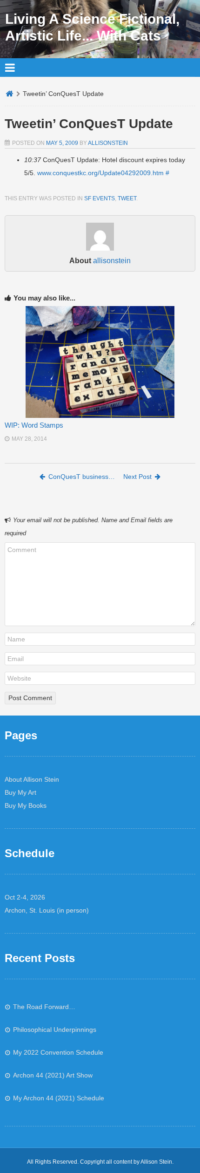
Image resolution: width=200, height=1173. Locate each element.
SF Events (99, 198)
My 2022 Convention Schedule (58, 1052)
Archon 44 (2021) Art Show (53, 1075)
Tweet (127, 198)
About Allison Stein (32, 779)
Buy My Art (20, 792)
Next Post (137, 476)
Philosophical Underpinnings (54, 1029)
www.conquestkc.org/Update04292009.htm (100, 173)
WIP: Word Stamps (34, 425)
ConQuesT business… (81, 476)
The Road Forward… (44, 1006)
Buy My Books (26, 805)
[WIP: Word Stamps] (100, 362)
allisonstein (108, 143)
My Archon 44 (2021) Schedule (58, 1098)
